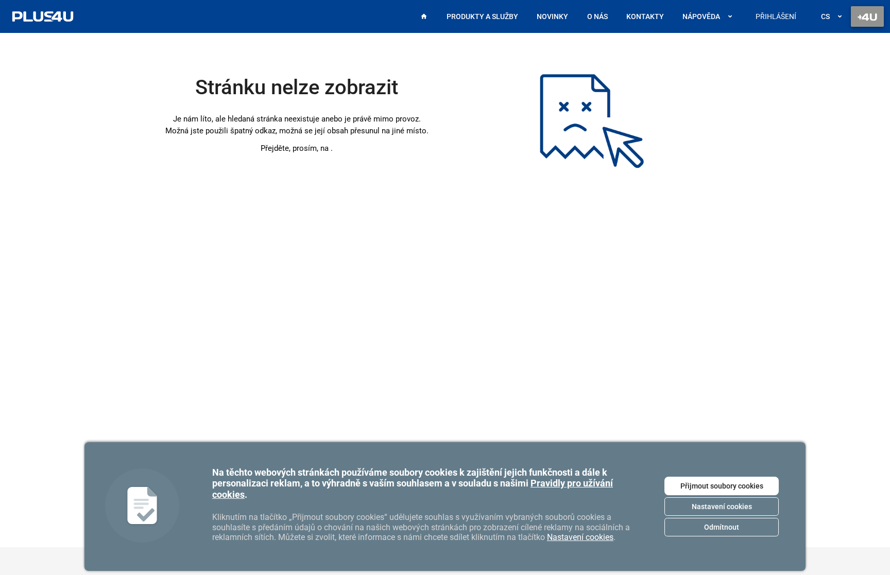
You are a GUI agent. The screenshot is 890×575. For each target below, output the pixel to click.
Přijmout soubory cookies (721, 486)
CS (825, 16)
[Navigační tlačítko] (867, 16)
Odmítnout (721, 527)
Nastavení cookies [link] (580, 537)
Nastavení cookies (722, 506)
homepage (331, 148)
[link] (42, 16)
